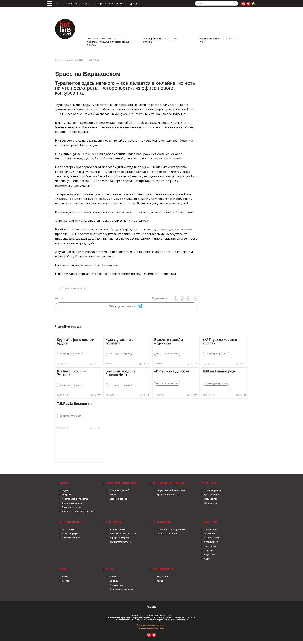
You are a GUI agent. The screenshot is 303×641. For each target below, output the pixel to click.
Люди (65, 576)
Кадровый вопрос (118, 498)
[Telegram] (194, 298)
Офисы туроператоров (73, 288)
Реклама (151, 606)
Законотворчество (213, 490)
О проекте (114, 576)
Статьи (61, 3)
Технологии (162, 521)
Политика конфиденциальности (151, 625)
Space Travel (186, 109)
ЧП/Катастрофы (70, 533)
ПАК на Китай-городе (219, 371)
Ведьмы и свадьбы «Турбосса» (168, 341)
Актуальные (163, 576)
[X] (188, 298)
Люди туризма (211, 541)
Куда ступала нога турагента (119, 341)
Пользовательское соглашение (152, 628)
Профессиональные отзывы (123, 533)
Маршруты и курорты (119, 537)
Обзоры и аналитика (72, 503)
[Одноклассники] (182, 298)
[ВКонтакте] (176, 298)
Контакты (114, 580)
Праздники (209, 533)
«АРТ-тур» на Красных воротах (220, 341)
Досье (63, 569)
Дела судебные (212, 494)
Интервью (100, 3)
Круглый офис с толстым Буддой (75, 341)
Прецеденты (210, 498)
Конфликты (67, 494)
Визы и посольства (71, 507)
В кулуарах (209, 554)
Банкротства (68, 529)
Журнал (132, 3)
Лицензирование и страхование (78, 511)
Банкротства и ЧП (71, 521)
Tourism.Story (210, 529)
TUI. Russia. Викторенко (74, 403)
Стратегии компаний (119, 490)
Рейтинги (73, 3)
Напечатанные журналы (121, 589)
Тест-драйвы (210, 546)
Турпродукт (114, 521)
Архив (160, 580)
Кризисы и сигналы (71, 537)
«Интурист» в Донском (171, 371)
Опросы (86, 3)
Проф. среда (209, 521)
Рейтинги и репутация (169, 483)
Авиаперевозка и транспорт (75, 498)
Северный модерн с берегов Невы (121, 372)
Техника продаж (117, 529)
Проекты (113, 494)
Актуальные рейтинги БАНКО (171, 490)
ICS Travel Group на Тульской (71, 372)
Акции (207, 558)
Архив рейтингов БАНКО (169, 494)
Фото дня (208, 550)
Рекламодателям (117, 585)
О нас (110, 569)
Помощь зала (210, 503)
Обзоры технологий (167, 533)
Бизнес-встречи (212, 537)
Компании (67, 580)
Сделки (65, 490)
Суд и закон (209, 483)
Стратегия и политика (121, 483)
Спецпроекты (117, 3)
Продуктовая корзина (120, 541)
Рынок (63, 483)
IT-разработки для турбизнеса (171, 529)
